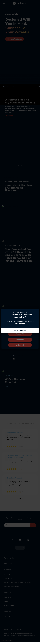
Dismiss (37, 310)
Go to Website (19, 330)
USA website (20, 324)
